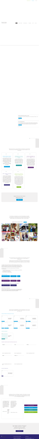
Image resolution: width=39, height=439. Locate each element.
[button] (9, 416)
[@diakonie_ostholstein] (13, 222)
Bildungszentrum (28, 0)
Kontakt (36, 0)
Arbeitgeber (33, 0)
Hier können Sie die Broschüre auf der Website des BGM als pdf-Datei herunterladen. (11, 290)
